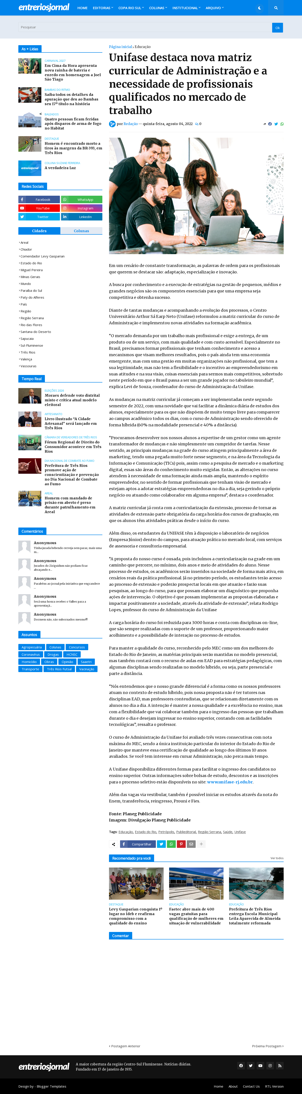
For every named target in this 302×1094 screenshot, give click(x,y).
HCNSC (72, 654)
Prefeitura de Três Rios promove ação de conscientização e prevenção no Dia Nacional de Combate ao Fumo (72, 474)
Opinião (67, 661)
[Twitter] (276, 124)
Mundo (26, 283)
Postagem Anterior (125, 1046)
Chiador (26, 249)
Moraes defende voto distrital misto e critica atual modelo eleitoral (72, 400)
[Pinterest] (181, 844)
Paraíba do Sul (31, 290)
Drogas (53, 654)
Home (218, 1086)
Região (26, 311)
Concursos (77, 647)
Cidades (39, 231)
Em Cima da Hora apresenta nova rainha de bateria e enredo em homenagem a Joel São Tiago (73, 72)
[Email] (191, 844)
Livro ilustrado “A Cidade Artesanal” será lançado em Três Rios (71, 423)
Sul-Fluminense (32, 345)
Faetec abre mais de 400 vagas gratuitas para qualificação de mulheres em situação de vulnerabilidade (196, 916)
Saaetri (86, 661)
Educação (143, 46)
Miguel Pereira (32, 270)
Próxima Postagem (266, 1046)
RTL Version (274, 1086)
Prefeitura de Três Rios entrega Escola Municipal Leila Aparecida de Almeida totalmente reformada (255, 916)
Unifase (240, 832)
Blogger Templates (51, 1086)
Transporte (30, 669)
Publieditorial (186, 832)
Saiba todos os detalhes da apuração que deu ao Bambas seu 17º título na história (71, 99)
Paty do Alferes (32, 297)
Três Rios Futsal (59, 669)
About (233, 1086)
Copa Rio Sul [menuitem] (130, 8)
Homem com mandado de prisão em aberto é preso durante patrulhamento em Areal (70, 505)
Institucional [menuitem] (185, 8)
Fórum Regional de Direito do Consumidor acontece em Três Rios (73, 447)
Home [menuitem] (82, 8)
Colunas (81, 231)
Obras (49, 661)
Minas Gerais (30, 276)
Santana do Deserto (36, 331)
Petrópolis (166, 832)
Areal (24, 242)
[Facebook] (270, 124)
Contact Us (251, 1086)
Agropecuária (32, 647)
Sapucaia (27, 338)
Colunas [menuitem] (156, 8)
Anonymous (45, 543)
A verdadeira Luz (60, 168)
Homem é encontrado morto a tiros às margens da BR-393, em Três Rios (73, 148)
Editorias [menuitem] (101, 8)
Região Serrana (209, 832)
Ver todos (277, 858)
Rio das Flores (31, 325)
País (24, 304)
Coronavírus (31, 654)
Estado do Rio (145, 832)
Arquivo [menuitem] (213, 8)
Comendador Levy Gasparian (43, 256)
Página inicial (120, 46)
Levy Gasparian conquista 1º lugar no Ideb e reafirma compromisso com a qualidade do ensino (135, 916)
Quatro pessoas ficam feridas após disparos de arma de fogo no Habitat (73, 124)
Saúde (227, 832)
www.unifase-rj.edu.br (230, 782)
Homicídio (29, 661)
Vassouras (28, 366)
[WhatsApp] (282, 124)
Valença (26, 359)
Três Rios (28, 352)
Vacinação (86, 669)
